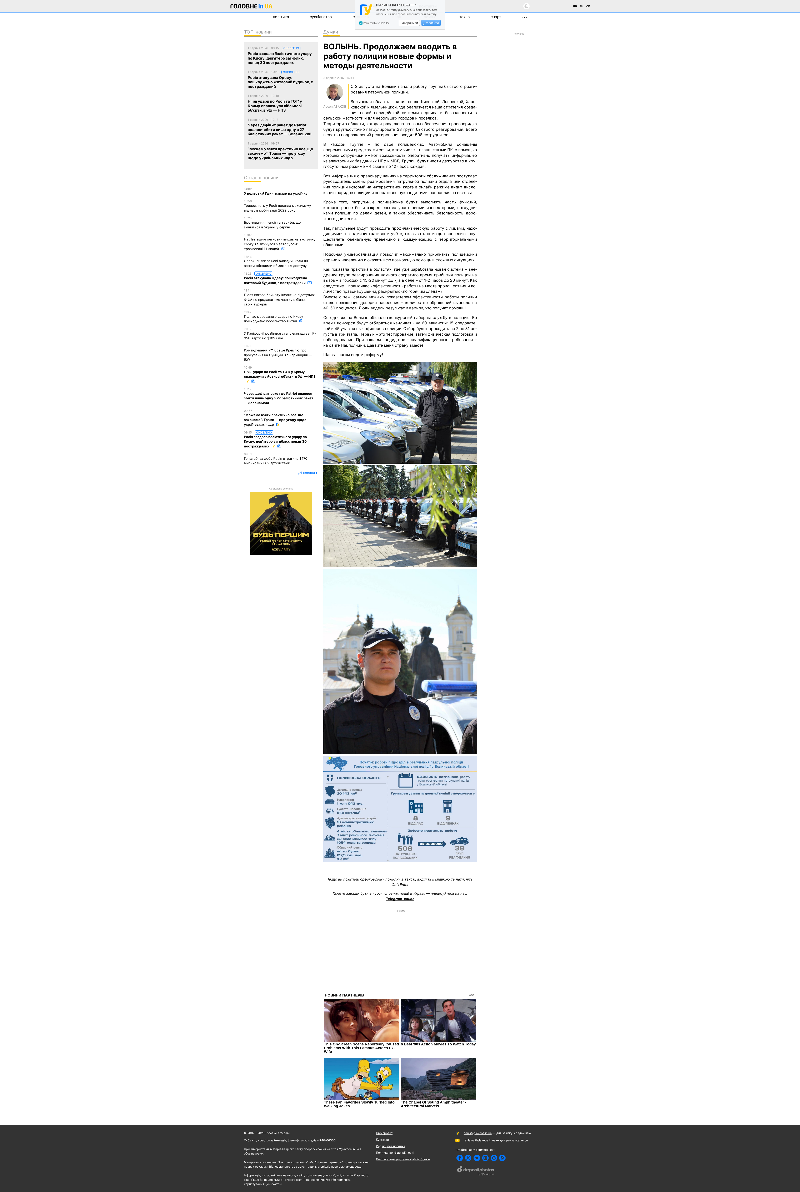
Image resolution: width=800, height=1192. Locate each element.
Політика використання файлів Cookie (403, 1159)
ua (575, 6)
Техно (464, 17)
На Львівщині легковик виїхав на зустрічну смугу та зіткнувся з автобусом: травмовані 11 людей (279, 242)
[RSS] (502, 1158)
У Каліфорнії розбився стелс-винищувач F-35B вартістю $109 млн (280, 333)
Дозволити (431, 23)
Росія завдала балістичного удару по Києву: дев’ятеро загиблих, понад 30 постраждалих (275, 439)
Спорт (496, 17)
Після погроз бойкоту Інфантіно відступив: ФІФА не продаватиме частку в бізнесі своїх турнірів (279, 297)
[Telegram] (477, 1158)
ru (581, 6)
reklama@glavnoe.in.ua (479, 1140)
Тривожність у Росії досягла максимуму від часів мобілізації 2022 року (277, 205)
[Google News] (494, 1158)
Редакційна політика (390, 1146)
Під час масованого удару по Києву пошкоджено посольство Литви (273, 316)
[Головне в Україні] (251, 7)
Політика (281, 17)
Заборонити (409, 23)
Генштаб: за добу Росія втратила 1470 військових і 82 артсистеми (275, 458)
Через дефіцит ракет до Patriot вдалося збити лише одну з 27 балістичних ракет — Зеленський (278, 396)
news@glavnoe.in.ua (478, 1133)
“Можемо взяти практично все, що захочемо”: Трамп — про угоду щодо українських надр (275, 418)
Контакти (382, 1139)
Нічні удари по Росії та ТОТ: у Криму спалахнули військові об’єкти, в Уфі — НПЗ (280, 372)
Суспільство (321, 17)
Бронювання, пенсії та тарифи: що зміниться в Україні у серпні (272, 222)
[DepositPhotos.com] (476, 1171)
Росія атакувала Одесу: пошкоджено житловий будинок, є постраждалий (275, 278)
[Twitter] (468, 1158)
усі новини (306, 473)
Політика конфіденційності (395, 1152)
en (588, 6)
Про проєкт (384, 1133)
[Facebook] (459, 1158)
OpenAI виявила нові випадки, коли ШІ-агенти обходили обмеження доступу (276, 261)
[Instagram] (485, 1158)
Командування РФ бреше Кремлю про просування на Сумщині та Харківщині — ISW (278, 353)
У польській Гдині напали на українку (275, 191)
